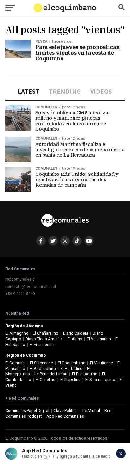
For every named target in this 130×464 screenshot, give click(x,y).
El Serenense (41, 362)
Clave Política (66, 410)
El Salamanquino (100, 379)
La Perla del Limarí (50, 374)
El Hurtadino (72, 368)
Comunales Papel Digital (27, 410)
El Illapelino (70, 379)
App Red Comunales (65, 416)
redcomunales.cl (20, 279)
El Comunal (15, 362)
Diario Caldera (75, 333)
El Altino (75, 338)
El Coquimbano (72, 362)
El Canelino (46, 379)
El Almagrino (16, 333)
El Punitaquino (85, 374)
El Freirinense (42, 344)
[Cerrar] (121, 453)
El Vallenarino (99, 338)
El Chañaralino (45, 333)
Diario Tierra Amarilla (44, 338)
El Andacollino (43, 368)
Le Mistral (91, 410)
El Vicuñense (101, 362)
